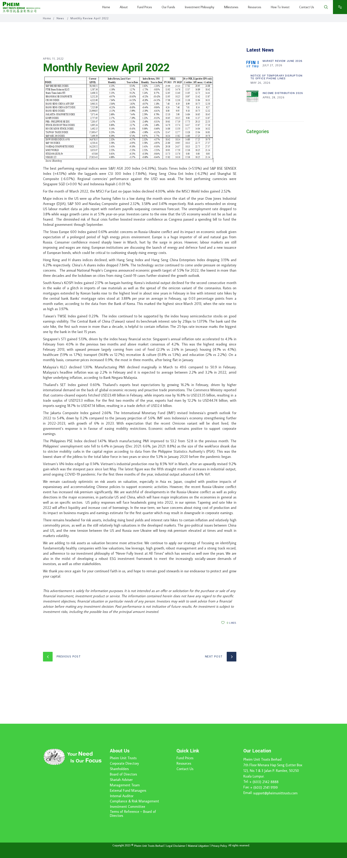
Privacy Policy (219, 846)
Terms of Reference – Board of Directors (133, 814)
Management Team (125, 785)
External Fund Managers (128, 791)
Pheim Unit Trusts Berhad (262, 759)
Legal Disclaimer (175, 846)
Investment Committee (127, 807)
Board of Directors (123, 774)
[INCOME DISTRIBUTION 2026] (252, 96)
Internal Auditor (121, 796)
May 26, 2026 (261, 83)
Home (47, 18)
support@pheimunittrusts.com (275, 793)
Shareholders (119, 769)
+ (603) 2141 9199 (264, 787)
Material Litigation (198, 846)
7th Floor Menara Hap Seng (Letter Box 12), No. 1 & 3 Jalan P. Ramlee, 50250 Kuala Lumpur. (272, 771)
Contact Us (185, 769)
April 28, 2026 (274, 97)
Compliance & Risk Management (134, 801)
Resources (184, 763)
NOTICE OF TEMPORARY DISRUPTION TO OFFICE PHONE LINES (277, 77)
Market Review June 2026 (283, 61)
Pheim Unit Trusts (123, 758)
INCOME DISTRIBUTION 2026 (283, 93)
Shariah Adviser (121, 780)
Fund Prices (185, 758)
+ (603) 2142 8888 (264, 782)
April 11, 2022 (53, 58)
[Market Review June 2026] (252, 64)
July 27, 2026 (273, 65)
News (60, 18)
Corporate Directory (124, 763)
